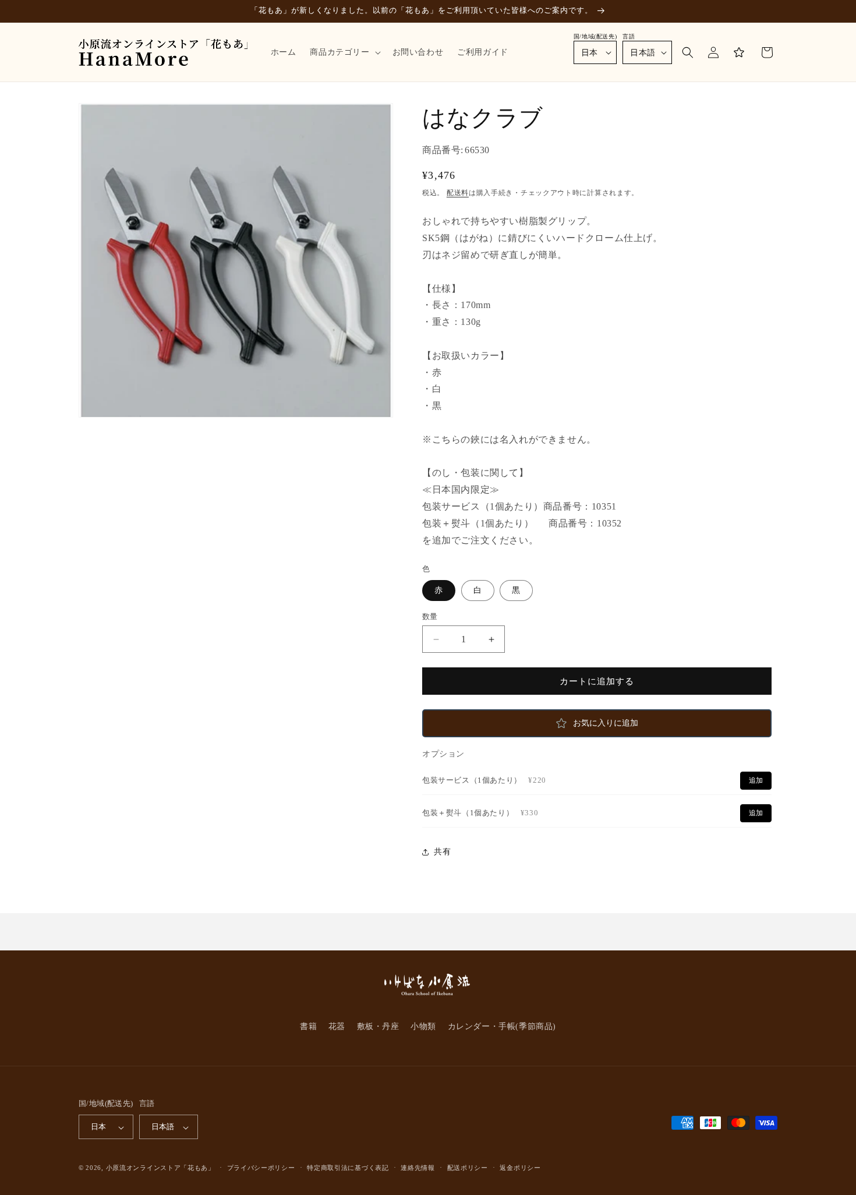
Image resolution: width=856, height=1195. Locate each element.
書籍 (308, 1026)
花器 (336, 1026)
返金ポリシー (520, 1168)
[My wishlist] (739, 52)
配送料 (458, 193)
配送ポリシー (467, 1168)
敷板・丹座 (378, 1026)
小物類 (423, 1026)
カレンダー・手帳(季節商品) (502, 1026)
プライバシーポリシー (261, 1168)
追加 (756, 780)
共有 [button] (442, 851)
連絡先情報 (418, 1168)
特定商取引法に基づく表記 (347, 1168)
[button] (344, 52)
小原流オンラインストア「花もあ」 (160, 1168)
